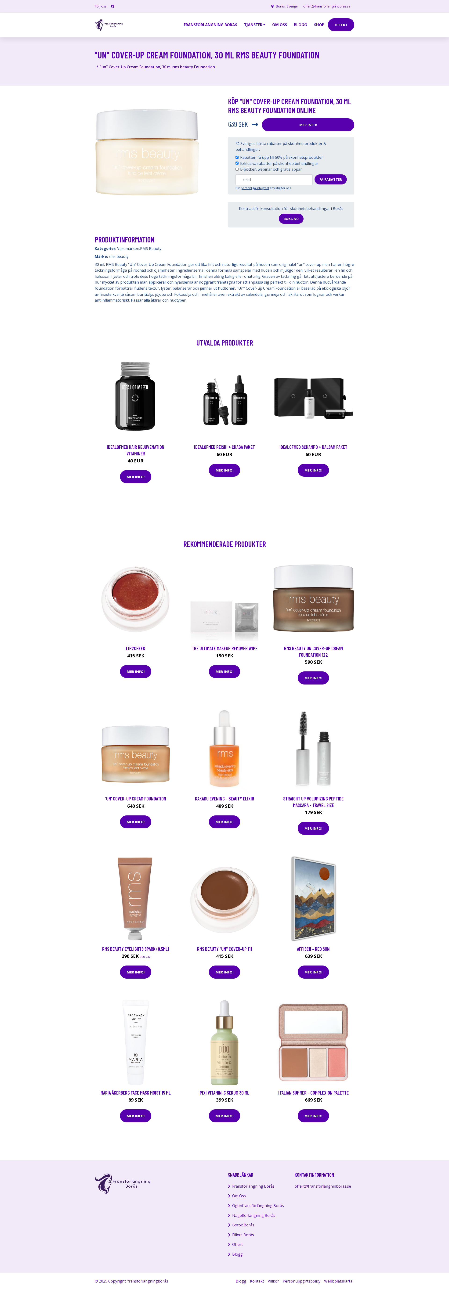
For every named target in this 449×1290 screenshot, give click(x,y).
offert (341, 24)
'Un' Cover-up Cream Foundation (135, 798)
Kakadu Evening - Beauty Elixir (224, 798)
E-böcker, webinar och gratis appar (271, 169)
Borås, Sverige (287, 6)
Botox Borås (243, 1225)
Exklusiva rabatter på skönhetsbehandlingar (279, 163)
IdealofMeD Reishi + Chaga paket (224, 447)
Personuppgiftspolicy (301, 1281)
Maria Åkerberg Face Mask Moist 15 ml (136, 1092)
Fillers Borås (243, 1234)
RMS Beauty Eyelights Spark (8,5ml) (135, 949)
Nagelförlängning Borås (253, 1215)
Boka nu (291, 218)
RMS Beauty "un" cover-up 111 (224, 949)
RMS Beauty (150, 248)
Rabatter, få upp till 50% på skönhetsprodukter (281, 157)
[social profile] (112, 6)
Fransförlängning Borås (210, 24)
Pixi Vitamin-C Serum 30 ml (224, 1092)
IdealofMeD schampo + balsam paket (313, 447)
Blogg (300, 24)
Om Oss (239, 1195)
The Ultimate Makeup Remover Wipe (224, 648)
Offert (237, 1244)
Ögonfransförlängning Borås (258, 1205)
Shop (319, 24)
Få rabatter (330, 179)
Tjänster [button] (253, 24)
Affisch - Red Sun (313, 949)
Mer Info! (308, 125)
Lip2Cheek (135, 648)
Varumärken (128, 248)
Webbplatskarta (338, 1281)
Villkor (273, 1281)
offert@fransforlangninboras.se (327, 6)
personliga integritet (255, 188)
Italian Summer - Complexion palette (313, 1092)
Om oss (279, 24)
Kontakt (257, 1281)
